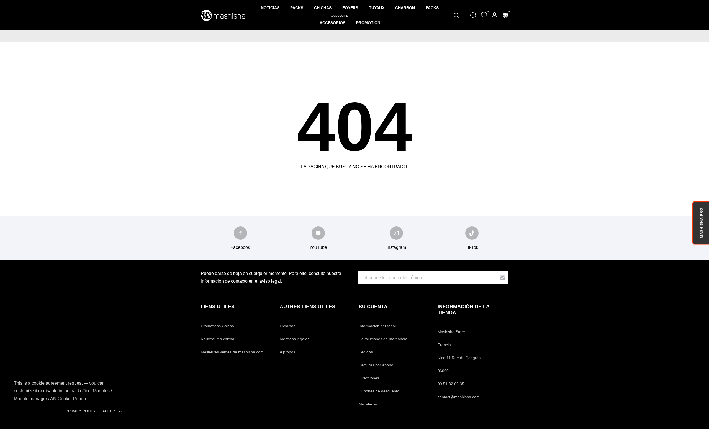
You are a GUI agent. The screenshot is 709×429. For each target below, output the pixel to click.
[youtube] (318, 233)
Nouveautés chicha (217, 339)
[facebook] (240, 233)
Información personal (377, 326)
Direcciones (369, 378)
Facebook (240, 247)
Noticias (270, 8)
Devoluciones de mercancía (383, 339)
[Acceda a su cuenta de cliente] (494, 15)
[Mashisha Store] (223, 15)
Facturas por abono (376, 365)
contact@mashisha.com (459, 397)
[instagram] (396, 233)
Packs (296, 8)
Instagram (396, 247)
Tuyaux (376, 8)
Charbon (405, 8)
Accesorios (334, 20)
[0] (505, 15)
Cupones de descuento (379, 391)
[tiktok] (472, 233)
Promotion (368, 23)
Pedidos (366, 352)
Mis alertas (368, 404)
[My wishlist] (484, 15)
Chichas (323, 8)
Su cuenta (373, 306)
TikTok (472, 247)
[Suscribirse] (502, 277)
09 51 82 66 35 (451, 384)
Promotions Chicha (217, 326)
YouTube (318, 247)
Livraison (288, 326)
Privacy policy (81, 411)
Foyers (350, 8)
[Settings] (473, 15)
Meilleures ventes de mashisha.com (232, 352)
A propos (287, 352)
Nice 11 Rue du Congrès (459, 358)
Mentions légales (294, 339)
